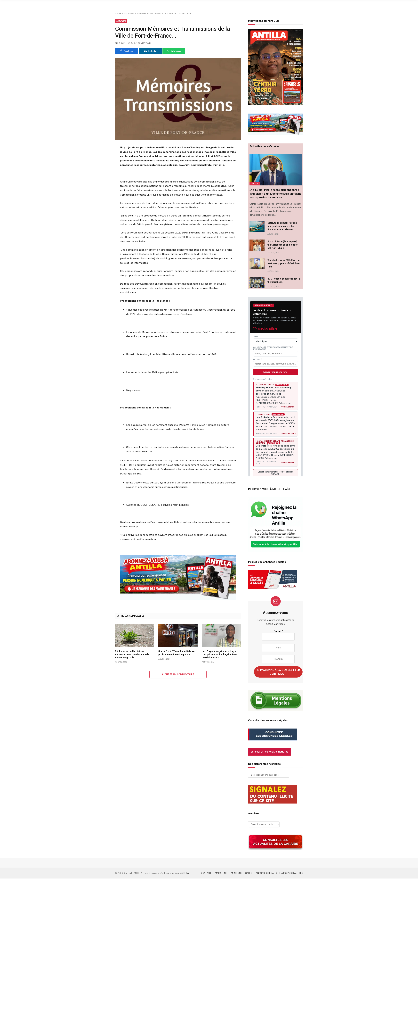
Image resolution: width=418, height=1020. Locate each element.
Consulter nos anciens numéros (269, 752)
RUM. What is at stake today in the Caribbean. (283, 280)
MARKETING (221, 873)
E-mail (278, 631)
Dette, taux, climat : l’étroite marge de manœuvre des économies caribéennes (282, 226)
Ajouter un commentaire (178, 674)
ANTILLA (184, 873)
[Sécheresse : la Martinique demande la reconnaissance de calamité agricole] (134, 635)
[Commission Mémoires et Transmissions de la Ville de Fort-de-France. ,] (178, 99)
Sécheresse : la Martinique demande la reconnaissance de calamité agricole (132, 654)
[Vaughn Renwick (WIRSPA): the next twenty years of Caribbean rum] (257, 263)
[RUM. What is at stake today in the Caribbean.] (257, 282)
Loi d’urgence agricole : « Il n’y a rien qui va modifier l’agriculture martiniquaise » (219, 654)
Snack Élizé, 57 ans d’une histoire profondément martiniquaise (176, 653)
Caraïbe (254, 184)
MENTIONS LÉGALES (241, 873)
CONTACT (206, 873)
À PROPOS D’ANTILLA (292, 873)
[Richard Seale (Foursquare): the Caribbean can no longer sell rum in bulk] (257, 245)
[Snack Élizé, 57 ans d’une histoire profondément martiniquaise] (177, 635)
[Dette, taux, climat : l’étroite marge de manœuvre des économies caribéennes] (257, 226)
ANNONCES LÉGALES (267, 873)
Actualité (121, 21)
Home (118, 13)
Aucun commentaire (141, 43)
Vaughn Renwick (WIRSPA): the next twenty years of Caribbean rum (283, 263)
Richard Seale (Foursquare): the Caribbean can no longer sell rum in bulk (282, 244)
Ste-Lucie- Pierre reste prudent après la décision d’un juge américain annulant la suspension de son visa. (275, 193)
